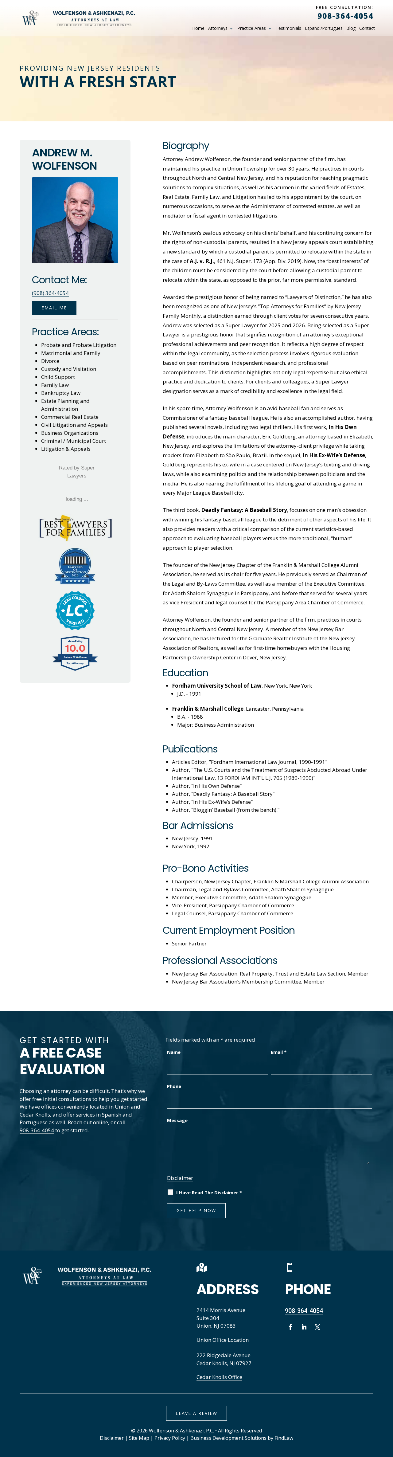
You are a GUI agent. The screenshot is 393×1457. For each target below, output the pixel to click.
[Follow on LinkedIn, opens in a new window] (303, 1327)
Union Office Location (222, 1339)
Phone (174, 1086)
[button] (386, 1412)
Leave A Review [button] (196, 1413)
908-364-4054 (345, 16)
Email (278, 1052)
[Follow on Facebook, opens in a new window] (290, 1327)
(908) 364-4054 (50, 293)
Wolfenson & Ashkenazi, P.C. (181, 1430)
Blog (351, 28)
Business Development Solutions (228, 1438)
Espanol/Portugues (324, 28)
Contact (367, 28)
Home (198, 28)
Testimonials (288, 28)
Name (174, 1052)
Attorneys (218, 28)
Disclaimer (180, 1177)
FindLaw (283, 1438)
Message (177, 1120)
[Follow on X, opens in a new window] (317, 1327)
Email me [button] (54, 308)
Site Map (139, 1438)
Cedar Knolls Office (219, 1376)
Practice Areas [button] (251, 28)
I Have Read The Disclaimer (209, 1192)
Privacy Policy (169, 1438)
